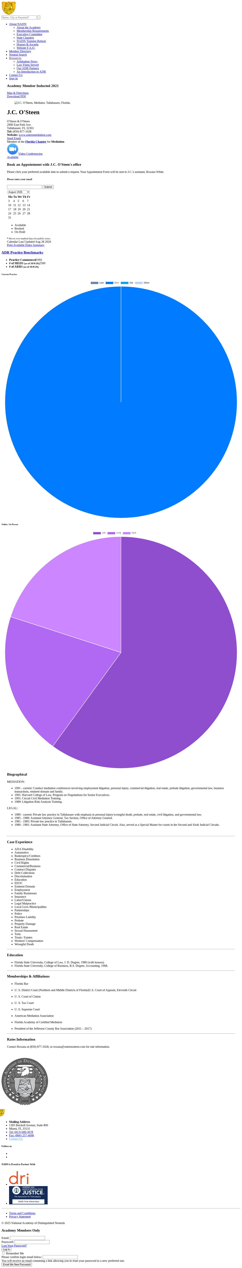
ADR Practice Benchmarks (22, 252)
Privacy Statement (20, 1216)
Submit (48, 187)
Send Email (14, 138)
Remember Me (15, 1253)
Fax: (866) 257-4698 (21, 1135)
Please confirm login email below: (22, 1257)
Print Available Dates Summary (25, 245)
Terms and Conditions (22, 1213)
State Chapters (25, 37)
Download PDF (16, 96)
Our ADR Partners (28, 68)
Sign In (13, 78)
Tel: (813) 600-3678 (21, 1132)
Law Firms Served (28, 64)
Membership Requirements (33, 30)
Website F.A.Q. (26, 47)
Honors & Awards (27, 44)
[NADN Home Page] (25, 1104)
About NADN (17, 24)
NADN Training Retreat (31, 41)
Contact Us (15, 75)
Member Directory (20, 51)
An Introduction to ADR (31, 71)
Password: (8, 1241)
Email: (5, 1237)
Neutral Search (18, 54)
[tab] (121, 252)
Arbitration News (27, 61)
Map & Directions (18, 93)
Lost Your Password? (14, 1245)
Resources (15, 58)
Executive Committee (29, 34)
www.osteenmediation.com (35, 134)
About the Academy (29, 27)
